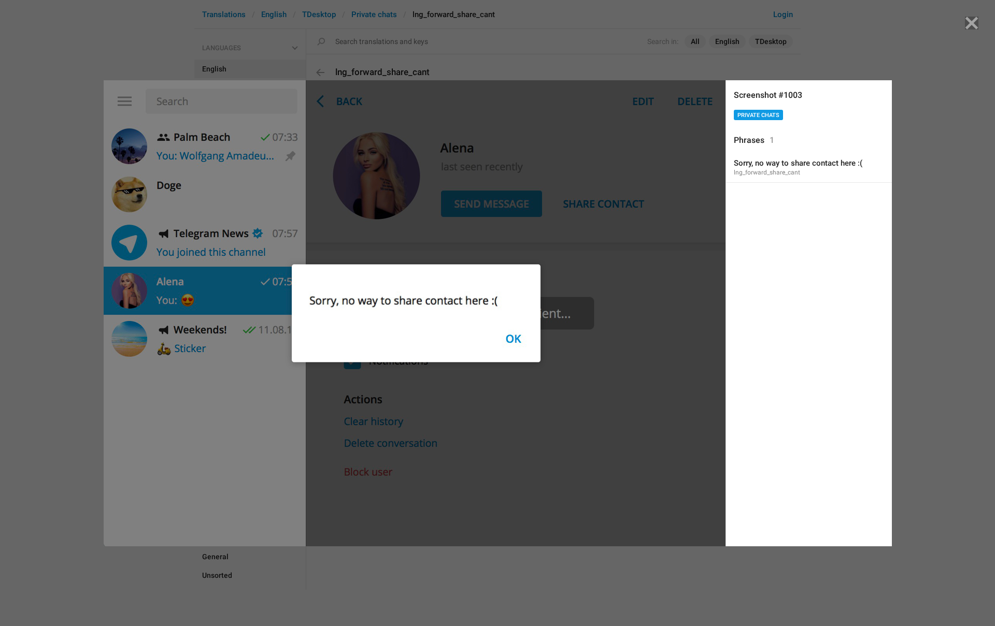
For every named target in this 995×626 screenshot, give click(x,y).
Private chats (758, 115)
